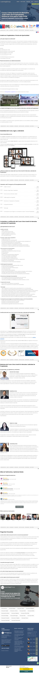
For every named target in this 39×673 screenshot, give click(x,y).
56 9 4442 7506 (37, 639)
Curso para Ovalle (23, 610)
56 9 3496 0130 (37, 646)
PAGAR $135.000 (26, 669)
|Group (5, 1)
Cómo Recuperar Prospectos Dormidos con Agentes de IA (19, 647)
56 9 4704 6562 (37, 653)
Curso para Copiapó (4, 610)
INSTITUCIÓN (23, 1)
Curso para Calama (20, 608)
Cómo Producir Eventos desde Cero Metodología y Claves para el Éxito (19, 635)
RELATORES (31, 30)
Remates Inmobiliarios (5, 650)
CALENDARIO (11, 30)
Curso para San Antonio (5, 613)
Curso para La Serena (14, 610)
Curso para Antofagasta (30, 608)
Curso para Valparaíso (15, 613)
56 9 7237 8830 (37, 642)
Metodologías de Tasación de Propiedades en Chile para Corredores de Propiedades (19, 631)
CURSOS (18, 1)
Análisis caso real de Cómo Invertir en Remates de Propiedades (19, 638)
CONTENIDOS (27, 30)
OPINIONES (28, 1)
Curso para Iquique (12, 608)
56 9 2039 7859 (37, 649)
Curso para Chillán (30, 615)
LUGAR (7, 30)
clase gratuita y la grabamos (10, 91)
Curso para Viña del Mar (25, 613)
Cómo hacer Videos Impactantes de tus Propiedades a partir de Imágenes (18, 650)
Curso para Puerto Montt (5, 620)
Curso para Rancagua (14, 615)
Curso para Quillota (31, 610)
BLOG (32, 1)
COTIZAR (26, 671)
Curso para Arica (4, 608)
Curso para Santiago (4, 615)
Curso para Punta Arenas (15, 620)
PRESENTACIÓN (3, 30)
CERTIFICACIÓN (21, 30)
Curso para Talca (22, 615)
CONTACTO (36, 1)
